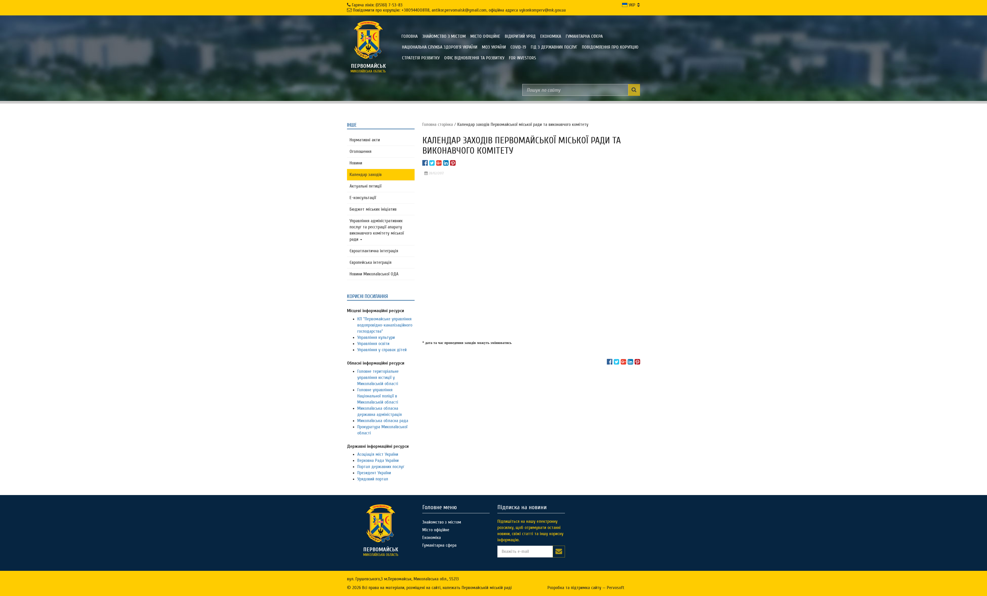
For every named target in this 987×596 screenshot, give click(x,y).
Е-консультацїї (363, 197)
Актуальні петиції (365, 186)
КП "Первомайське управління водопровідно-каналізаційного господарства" (384, 325)
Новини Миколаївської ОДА (374, 274)
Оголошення (360, 151)
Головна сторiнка (437, 124)
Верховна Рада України (378, 460)
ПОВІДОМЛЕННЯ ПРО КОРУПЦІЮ (610, 47)
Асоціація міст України (377, 454)
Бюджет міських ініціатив (373, 209)
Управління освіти (373, 343)
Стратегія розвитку (421, 58)
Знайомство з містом (444, 36)
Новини (356, 163)
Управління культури (376, 337)
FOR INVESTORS (522, 58)
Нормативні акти (365, 140)
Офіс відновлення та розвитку (474, 58)
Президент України (374, 473)
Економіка (550, 36)
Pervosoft (615, 587)
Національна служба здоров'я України (439, 47)
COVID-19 (518, 47)
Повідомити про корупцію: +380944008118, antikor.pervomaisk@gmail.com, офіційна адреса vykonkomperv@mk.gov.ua (459, 10)
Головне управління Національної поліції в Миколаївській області (377, 396)
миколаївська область (368, 68)
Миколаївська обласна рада (382, 420)
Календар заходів (366, 174)
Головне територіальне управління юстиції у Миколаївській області (378, 377)
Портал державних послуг (380, 466)
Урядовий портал (372, 479)
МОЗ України (494, 47)
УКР (631, 5)
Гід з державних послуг (554, 47)
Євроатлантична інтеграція (374, 251)
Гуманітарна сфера (584, 36)
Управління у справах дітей (382, 349)
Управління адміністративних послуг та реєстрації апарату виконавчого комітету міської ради (377, 230)
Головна (409, 36)
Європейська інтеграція (370, 262)
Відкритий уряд (520, 36)
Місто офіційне (485, 36)
